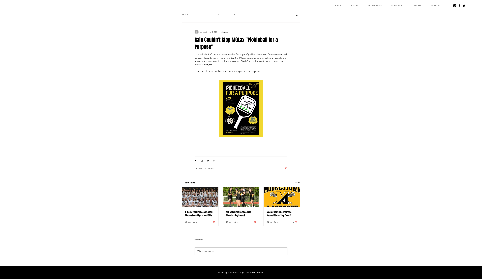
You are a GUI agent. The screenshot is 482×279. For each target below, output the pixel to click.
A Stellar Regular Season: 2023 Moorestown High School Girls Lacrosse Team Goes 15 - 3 (199, 214)
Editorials (209, 15)
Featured (197, 15)
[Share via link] (214, 160)
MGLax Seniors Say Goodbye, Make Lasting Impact (238, 214)
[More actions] (285, 32)
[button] (297, 15)
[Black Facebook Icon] (459, 5)
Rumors (221, 15)
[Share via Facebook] (196, 160)
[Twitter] (464, 5)
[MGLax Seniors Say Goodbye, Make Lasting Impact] (241, 197)
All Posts (185, 15)
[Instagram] (454, 5)
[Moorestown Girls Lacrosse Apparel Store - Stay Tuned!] (282, 197)
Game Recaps (234, 15)
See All (297, 182)
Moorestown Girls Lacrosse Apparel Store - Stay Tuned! (279, 214)
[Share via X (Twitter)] (202, 160)
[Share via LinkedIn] (208, 160)
